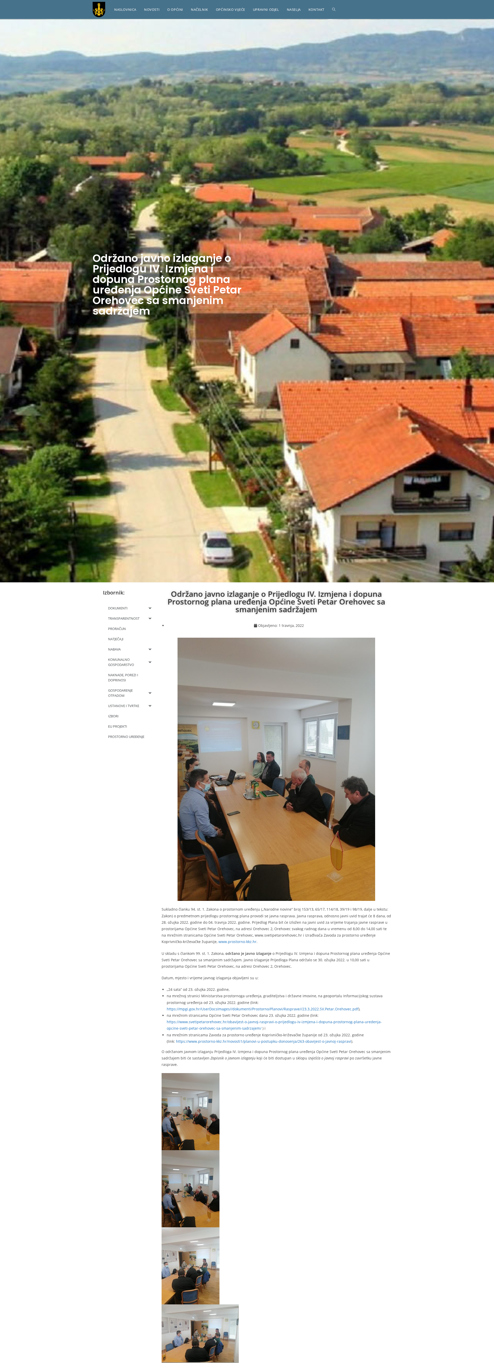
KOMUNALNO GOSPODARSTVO (121, 662)
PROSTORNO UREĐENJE (126, 736)
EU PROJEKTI (117, 726)
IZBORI (113, 716)
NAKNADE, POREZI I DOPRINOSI (123, 677)
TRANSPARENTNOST (123, 618)
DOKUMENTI (118, 608)
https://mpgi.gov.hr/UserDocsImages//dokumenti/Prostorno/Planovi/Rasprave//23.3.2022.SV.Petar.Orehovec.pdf (262, 1009)
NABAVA (114, 649)
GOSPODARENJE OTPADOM (120, 693)
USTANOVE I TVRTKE (123, 705)
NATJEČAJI (115, 639)
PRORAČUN (117, 628)
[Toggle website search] (333, 9)
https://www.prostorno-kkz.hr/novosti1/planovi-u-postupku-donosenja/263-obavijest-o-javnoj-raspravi (263, 1041)
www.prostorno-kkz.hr (237, 941)
